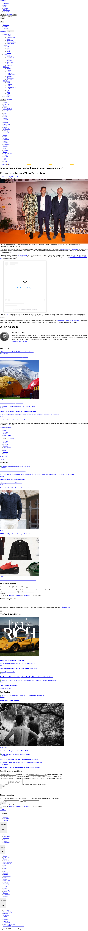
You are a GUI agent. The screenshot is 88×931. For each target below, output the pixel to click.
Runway (9, 60)
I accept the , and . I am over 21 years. (22, 595)
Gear (1, 576)
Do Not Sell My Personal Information (13, 926)
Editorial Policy (7, 912)
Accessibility (6, 922)
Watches (9, 64)
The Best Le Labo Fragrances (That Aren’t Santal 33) (13, 471)
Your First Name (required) (23, 776)
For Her (9, 90)
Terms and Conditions (15, 595)
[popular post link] (15, 466)
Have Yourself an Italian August (9, 685)
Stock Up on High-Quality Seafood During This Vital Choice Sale (19, 759)
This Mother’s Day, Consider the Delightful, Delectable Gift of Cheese (20, 767)
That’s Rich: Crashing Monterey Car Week (12, 660)
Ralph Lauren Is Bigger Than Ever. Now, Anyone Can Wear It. (15, 533)
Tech (8, 92)
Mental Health (11, 74)
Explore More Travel (5, 688)
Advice (9, 68)
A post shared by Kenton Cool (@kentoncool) (25, 309)
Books (8, 48)
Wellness (5, 8)
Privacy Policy (27, 595)
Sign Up (3, 593)
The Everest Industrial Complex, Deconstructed (11, 403)
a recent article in (69, 249)
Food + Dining (11, 37)
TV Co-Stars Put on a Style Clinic (10, 700)
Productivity (10, 78)
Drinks (9, 35)
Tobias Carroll (6, 177)
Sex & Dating (10, 43)
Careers (5, 921)
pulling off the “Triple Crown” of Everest (68, 320)
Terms (5, 916)
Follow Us (3, 14)
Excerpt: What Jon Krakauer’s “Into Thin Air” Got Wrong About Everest (18, 411)
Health (8, 71)
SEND (2, 786)
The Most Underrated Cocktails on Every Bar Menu (12, 479)
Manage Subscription (9, 924)
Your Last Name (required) (23, 778)
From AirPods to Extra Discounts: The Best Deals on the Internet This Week (18, 580)
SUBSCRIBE (7, 435)
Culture (5, 5)
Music (8, 51)
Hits (4, 835)
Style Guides (10, 62)
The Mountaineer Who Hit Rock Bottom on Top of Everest (14, 357)
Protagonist (6, 842)
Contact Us (6, 913)
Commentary (10, 57)
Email (17, 590)
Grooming (9, 65)
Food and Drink (11, 87)
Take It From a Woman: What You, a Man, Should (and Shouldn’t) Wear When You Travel (26, 677)
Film (8, 46)
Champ (5, 841)
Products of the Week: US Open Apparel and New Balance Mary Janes (17, 487)
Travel (8, 39)
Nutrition (9, 76)
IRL (4, 839)
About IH (6, 910)
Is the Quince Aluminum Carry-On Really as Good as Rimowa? (18, 668)
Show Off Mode (11, 42)
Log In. (12, 438)
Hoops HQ (6, 11)
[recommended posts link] (19, 655)
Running (9, 79)
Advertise (6, 915)
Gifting (9, 95)
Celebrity (9, 56)
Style (4, 7)
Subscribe (9, 14)
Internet (9, 53)
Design (9, 50)
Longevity (9, 73)
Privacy (5, 919)
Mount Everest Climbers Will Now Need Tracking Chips (13, 419)
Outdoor (9, 88)
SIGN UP (3, 803)
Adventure (10, 40)
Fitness (9, 70)
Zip (17, 591)
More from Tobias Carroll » (19, 341)
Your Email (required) (22, 774)
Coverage (6, 838)
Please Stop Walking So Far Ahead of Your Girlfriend (15, 751)
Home (8, 85)
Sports (1, 399)
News (8, 59)
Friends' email (4, 784)
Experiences (6, 3)
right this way (66, 607)
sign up (10, 424)
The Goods (6, 10)
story (8, 314)
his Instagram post (23, 255)
